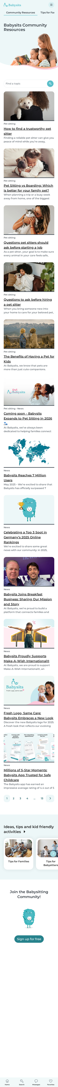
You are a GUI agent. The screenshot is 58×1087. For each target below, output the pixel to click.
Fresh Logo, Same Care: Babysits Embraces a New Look (28, 715)
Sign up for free (29, 939)
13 (42, 798)
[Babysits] (12, 4)
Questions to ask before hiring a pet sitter (28, 302)
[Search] (50, 83)
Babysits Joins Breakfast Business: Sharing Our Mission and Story (28, 599)
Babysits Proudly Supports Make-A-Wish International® (26, 658)
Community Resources (20, 12)
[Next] (50, 798)
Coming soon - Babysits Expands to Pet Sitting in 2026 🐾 (28, 418)
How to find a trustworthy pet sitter (27, 131)
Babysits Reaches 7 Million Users (25, 477)
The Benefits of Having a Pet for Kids (29, 359)
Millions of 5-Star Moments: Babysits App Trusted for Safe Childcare (27, 775)
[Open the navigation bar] (51, 5)
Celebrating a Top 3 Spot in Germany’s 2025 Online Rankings (25, 537)
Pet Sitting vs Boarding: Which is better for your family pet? (28, 188)
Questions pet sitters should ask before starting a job (26, 245)
